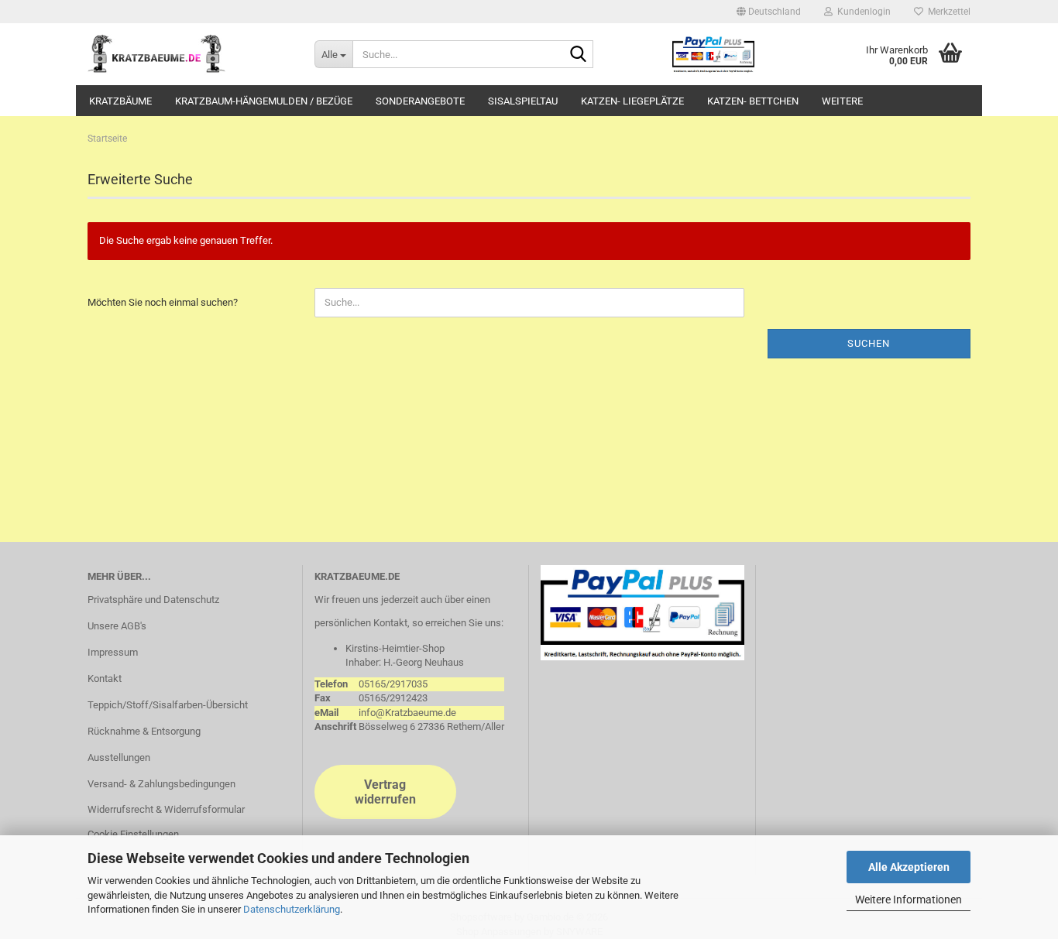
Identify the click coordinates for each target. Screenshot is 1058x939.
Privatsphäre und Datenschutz (153, 599)
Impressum (113, 652)
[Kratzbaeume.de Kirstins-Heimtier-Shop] (189, 54)
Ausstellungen (119, 757)
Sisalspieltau (523, 101)
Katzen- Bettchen (753, 101)
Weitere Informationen (908, 899)
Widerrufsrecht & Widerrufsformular (166, 809)
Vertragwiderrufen (385, 792)
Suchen (868, 343)
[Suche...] (578, 55)
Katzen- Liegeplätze (632, 101)
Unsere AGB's (117, 626)
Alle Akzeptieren (909, 867)
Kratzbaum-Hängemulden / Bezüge (263, 101)
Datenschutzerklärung (291, 909)
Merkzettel (946, 11)
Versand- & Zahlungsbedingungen (161, 784)
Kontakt (105, 678)
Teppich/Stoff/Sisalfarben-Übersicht (168, 705)
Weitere (842, 101)
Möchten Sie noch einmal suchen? (163, 302)
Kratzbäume (120, 101)
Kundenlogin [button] (862, 11)
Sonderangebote (420, 101)
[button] (768, 11)
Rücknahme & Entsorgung (144, 731)
